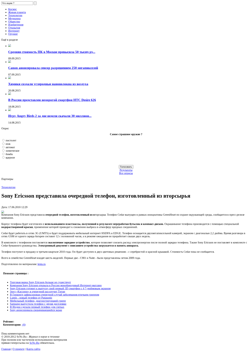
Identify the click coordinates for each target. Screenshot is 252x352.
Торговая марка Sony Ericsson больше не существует (40, 282)
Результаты (126, 170)
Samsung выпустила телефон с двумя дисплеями (38, 303)
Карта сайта (33, 349)
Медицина (14, 18)
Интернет (14, 30)
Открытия (14, 27)
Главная (6, 349)
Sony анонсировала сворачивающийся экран (36, 310)
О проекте (19, 349)
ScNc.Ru (34, 342)
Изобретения (15, 24)
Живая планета (17, 12)
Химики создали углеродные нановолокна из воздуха (48, 84)
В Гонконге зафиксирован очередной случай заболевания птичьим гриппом (54, 294)
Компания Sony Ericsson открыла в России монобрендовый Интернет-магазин (56, 285)
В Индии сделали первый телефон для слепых (37, 307)
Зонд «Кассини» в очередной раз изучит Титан (37, 291)
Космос (12, 9)
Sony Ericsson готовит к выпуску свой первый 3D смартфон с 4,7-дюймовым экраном (60, 288)
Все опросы (126, 173)
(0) (24, 324)
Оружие (13, 33)
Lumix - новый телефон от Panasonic (31, 297)
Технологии (15, 15)
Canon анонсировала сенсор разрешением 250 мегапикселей (53, 68)
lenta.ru (42, 264)
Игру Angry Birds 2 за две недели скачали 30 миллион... (50, 116)
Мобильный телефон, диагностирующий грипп (38, 300)
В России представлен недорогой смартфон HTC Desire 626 (52, 100)
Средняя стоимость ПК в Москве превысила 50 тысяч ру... (51, 52)
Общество (14, 21)
